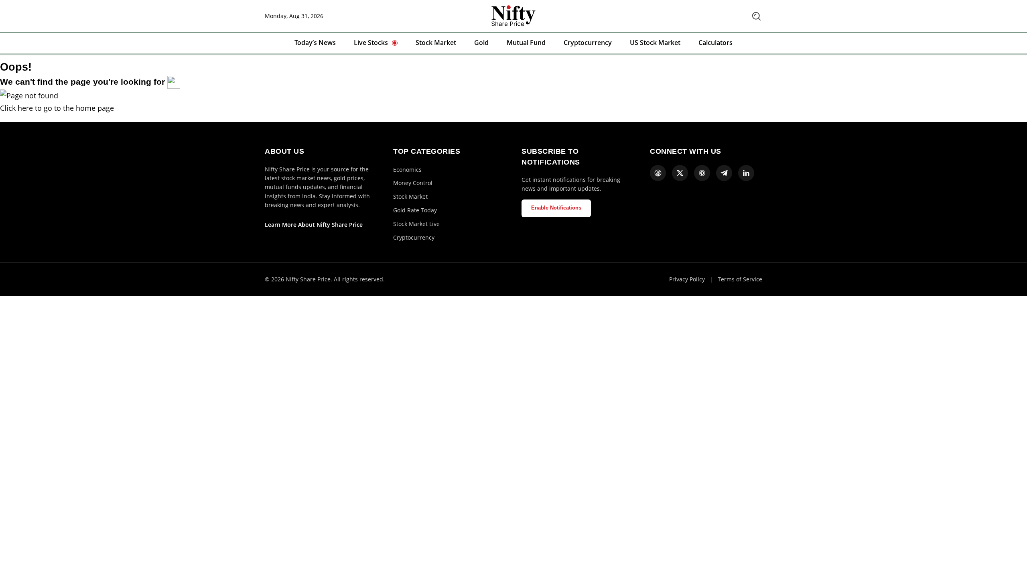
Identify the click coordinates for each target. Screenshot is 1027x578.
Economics (407, 169)
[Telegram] (724, 173)
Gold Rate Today (415, 210)
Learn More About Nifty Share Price (314, 224)
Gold (481, 42)
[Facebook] (658, 173)
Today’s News (315, 42)
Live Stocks (371, 42)
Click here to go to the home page (57, 108)
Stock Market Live (416, 224)
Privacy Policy (687, 279)
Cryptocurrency (588, 42)
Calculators (715, 42)
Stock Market (436, 42)
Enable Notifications (556, 208)
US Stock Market (655, 42)
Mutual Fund (526, 42)
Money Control (412, 183)
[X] (680, 173)
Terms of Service (740, 279)
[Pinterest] (702, 173)
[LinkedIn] (746, 173)
